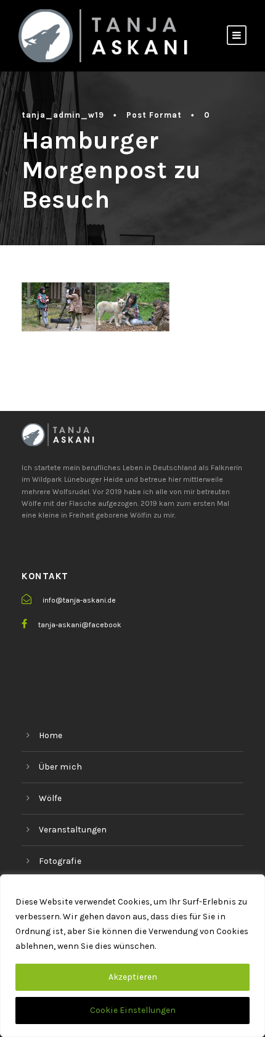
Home (50, 735)
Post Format (154, 115)
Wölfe (50, 798)
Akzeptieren (132, 977)
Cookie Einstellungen (133, 1010)
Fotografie (60, 861)
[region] (132, 955)
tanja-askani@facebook (79, 624)
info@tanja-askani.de (79, 600)
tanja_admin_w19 (63, 115)
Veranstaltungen (73, 829)
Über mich (60, 767)
